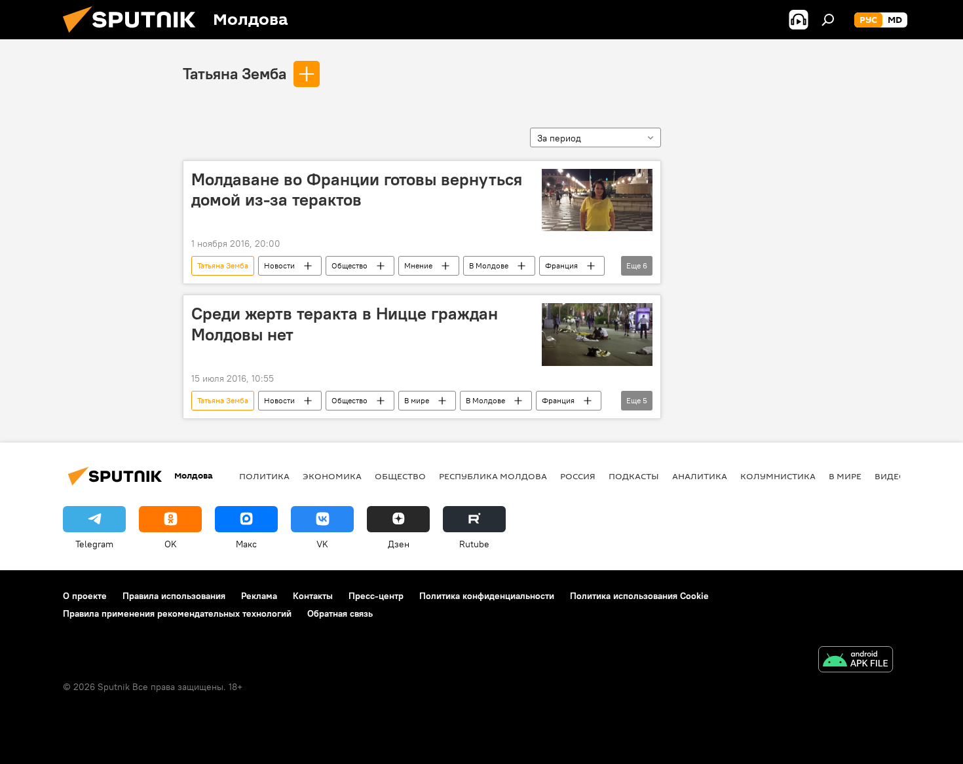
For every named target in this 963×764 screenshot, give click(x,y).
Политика (264, 476)
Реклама (259, 596)
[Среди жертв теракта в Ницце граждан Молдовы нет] (597, 334)
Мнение (418, 265)
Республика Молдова (493, 476)
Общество (349, 265)
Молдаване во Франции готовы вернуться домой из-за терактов (356, 189)
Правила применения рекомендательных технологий (177, 613)
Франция (561, 265)
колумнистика (778, 476)
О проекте (85, 596)
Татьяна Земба (234, 73)
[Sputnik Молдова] (134, 36)
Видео (890, 476)
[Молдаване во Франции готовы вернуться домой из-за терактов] (597, 200)
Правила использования (174, 596)
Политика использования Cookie (639, 596)
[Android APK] (855, 661)
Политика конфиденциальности (486, 596)
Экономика (332, 476)
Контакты (313, 596)
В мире (416, 400)
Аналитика (699, 476)
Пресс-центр (376, 596)
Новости (279, 265)
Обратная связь (340, 613)
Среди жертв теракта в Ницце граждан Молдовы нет (344, 323)
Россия (577, 476)
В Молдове (488, 265)
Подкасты (634, 476)
